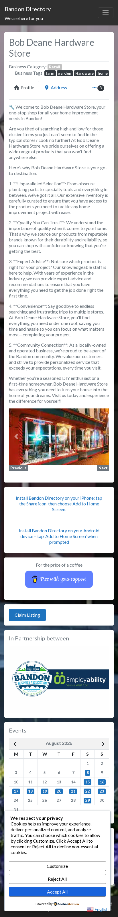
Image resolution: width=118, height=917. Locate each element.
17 (16, 791)
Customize (57, 866)
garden (64, 73)
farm (50, 73)
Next (103, 468)
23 (102, 791)
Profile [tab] (27, 87)
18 (30, 791)
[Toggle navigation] (105, 12)
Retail (54, 67)
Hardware (84, 73)
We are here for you (24, 18)
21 (73, 791)
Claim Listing (27, 615)
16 (102, 782)
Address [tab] (59, 87)
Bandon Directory (28, 8)
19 (44, 791)
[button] (16, 436)
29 (87, 800)
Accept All (57, 891)
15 (87, 782)
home (103, 73)
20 (59, 791)
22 (87, 791)
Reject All (57, 879)
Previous (18, 468)
